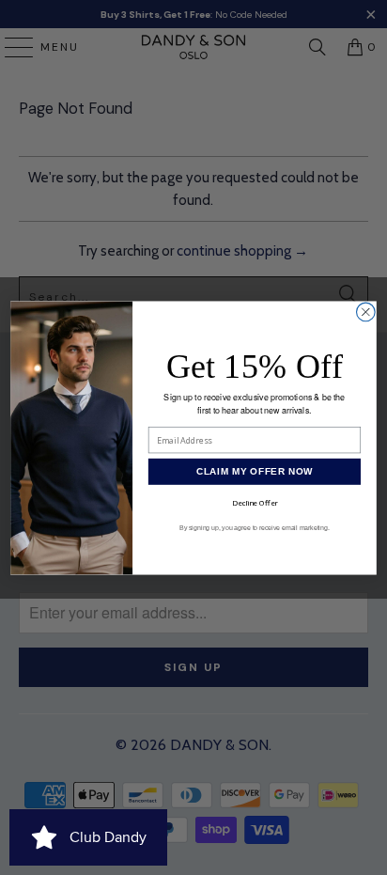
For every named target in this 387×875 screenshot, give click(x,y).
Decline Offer (254, 502)
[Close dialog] (366, 312)
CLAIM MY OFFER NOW (254, 471)
